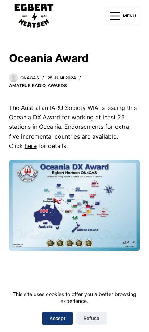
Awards (57, 85)
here (31, 145)
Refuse (91, 318)
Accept (57, 318)
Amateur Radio (27, 85)
